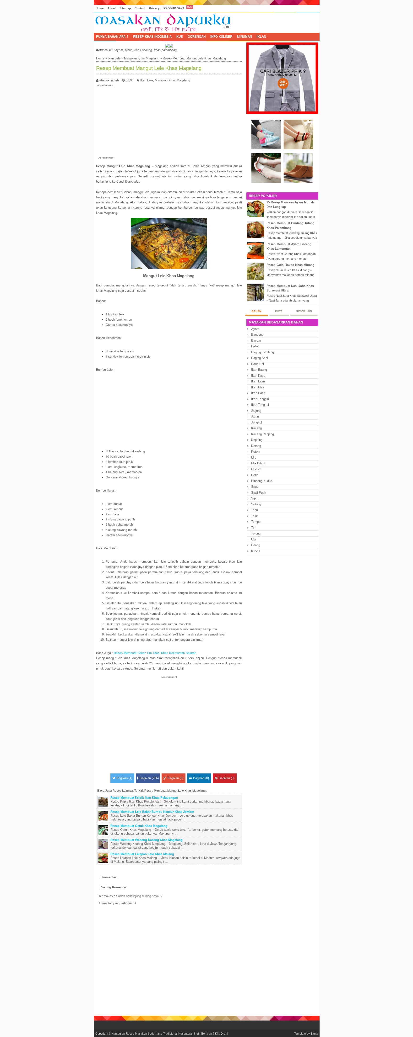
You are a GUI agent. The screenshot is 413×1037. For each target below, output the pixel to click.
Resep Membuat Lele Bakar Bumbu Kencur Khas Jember (152, 812)
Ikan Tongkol (260, 405)
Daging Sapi (259, 358)
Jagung (256, 411)
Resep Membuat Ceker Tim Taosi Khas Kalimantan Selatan (155, 653)
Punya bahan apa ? (112, 36)
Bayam (256, 340)
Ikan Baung (259, 369)
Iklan (261, 36)
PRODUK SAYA (174, 8)
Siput (254, 498)
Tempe (256, 522)
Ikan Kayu (258, 375)
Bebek (255, 346)
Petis (254, 475)
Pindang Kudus (261, 481)
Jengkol (256, 422)
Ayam (255, 329)
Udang (255, 545)
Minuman (244, 36)
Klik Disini (221, 1033)
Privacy (154, 8)
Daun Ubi (257, 364)
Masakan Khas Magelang (141, 58)
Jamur (255, 416)
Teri (253, 527)
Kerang (256, 446)
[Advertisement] (169, 120)
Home (100, 8)
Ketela (255, 451)
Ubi (253, 539)
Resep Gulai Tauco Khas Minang (290, 265)
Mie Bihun (258, 463)
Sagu (254, 486)
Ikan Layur (258, 381)
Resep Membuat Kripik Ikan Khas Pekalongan (144, 797)
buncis (255, 551)
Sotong (256, 504)
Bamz (314, 1033)
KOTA (279, 311)
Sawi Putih (258, 492)
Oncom (256, 469)
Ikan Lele (114, 58)
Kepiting (256, 440)
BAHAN (256, 311)
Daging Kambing (262, 352)
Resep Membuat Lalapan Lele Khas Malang (142, 854)
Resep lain (304, 311)
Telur (254, 516)
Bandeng (257, 334)
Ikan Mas (257, 387)
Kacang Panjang (262, 434)
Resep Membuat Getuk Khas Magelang (138, 826)
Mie (253, 457)
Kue (179, 36)
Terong (256, 533)
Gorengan (197, 36)
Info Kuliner (221, 36)
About (112, 8)
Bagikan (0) (175, 778)
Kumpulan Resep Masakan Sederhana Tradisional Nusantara (152, 1033)
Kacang (256, 428)
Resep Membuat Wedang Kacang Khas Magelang (146, 840)
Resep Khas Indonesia (152, 36)
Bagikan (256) (149, 778)
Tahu (254, 510)
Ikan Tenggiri (260, 399)
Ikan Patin (258, 393)
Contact (140, 8)
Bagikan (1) (124, 778)
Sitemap (125, 8)
